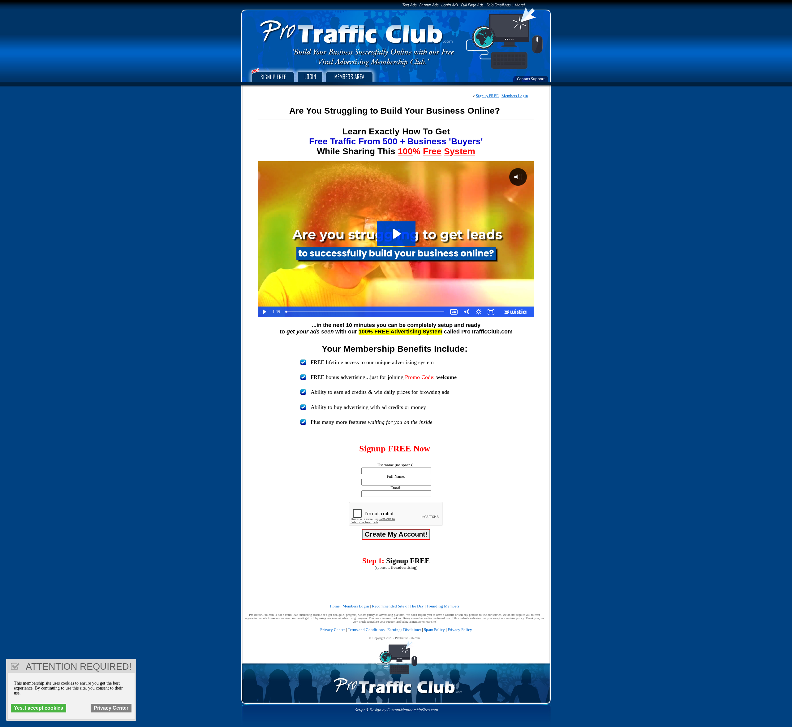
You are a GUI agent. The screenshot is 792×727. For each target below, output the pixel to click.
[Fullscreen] (491, 312)
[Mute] (466, 312)
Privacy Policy (460, 629)
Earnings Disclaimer (404, 629)
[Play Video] (264, 312)
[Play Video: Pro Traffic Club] (396, 233)
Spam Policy (434, 629)
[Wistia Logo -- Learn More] (515, 312)
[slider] (365, 312)
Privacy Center (332, 629)
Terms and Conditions (366, 629)
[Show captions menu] (454, 312)
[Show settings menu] (478, 312)
